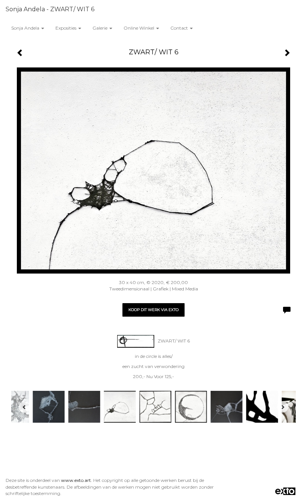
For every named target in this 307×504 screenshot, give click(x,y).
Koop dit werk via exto (153, 309)
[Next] (282, 407)
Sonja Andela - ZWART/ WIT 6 (50, 9)
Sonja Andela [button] (25, 28)
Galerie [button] (100, 28)
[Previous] (24, 407)
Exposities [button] (66, 28)
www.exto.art (76, 480)
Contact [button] (179, 28)
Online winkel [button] (139, 28)
